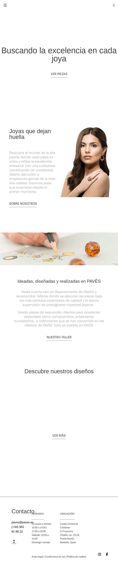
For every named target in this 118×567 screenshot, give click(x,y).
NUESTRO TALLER (59, 337)
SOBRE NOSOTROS (23, 203)
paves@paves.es (23, 522)
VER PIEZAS (59, 74)
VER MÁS (59, 435)
